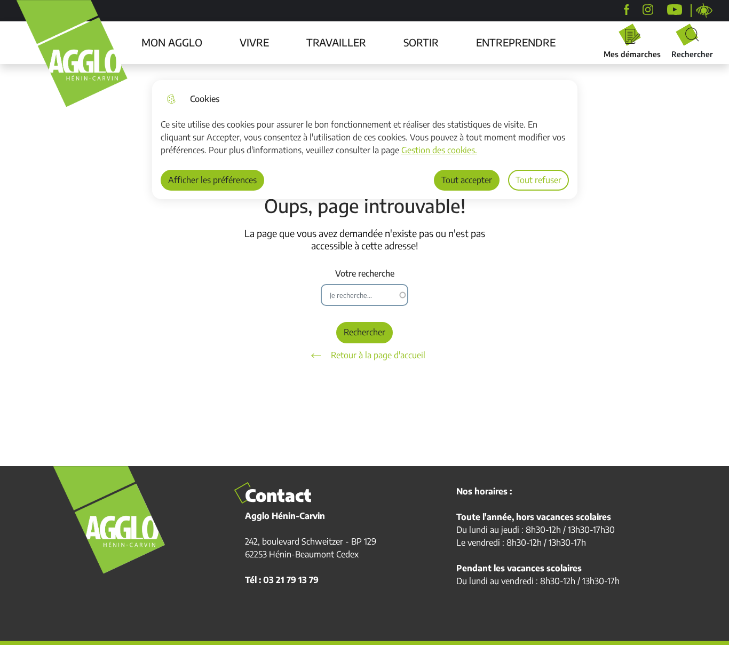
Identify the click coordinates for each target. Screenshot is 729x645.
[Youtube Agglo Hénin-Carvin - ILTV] (674, 9)
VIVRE (254, 42)
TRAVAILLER (336, 42)
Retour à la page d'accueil (378, 355)
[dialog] (364, 139)
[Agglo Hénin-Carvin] (626, 9)
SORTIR (421, 42)
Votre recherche (364, 274)
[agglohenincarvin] (648, 9)
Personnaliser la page (704, 10)
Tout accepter (466, 180)
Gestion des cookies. (439, 150)
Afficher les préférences (212, 180)
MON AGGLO (171, 42)
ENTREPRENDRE (516, 42)
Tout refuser (538, 180)
